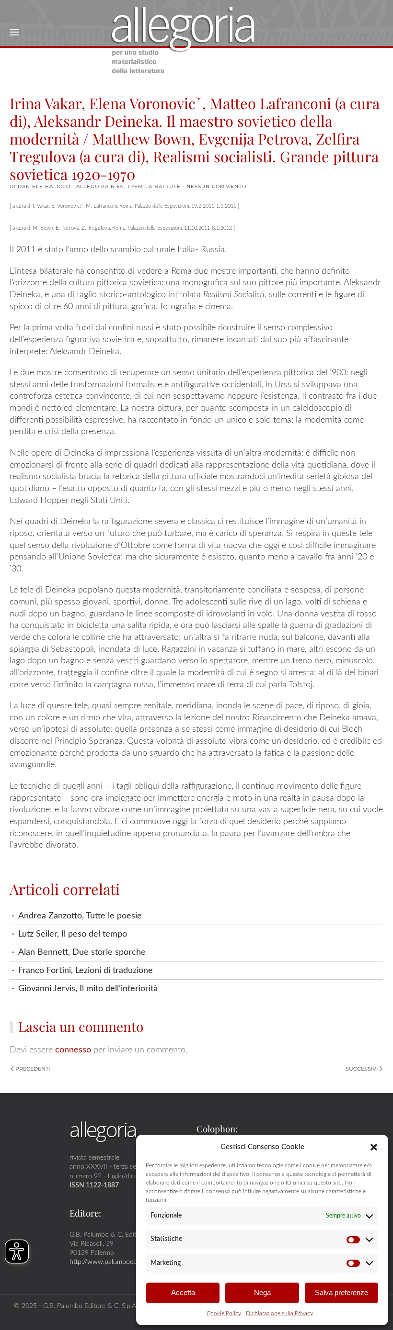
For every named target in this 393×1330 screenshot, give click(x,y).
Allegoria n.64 (100, 186)
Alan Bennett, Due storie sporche (82, 952)
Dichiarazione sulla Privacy (279, 1313)
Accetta (183, 1292)
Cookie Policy (224, 1313)
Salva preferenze (341, 1292)
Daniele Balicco (44, 186)
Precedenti (32, 1068)
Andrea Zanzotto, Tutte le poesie (80, 916)
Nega (262, 1292)
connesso (73, 1050)
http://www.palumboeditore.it (112, 1261)
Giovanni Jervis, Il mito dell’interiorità (88, 988)
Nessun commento (216, 186)
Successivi (362, 1068)
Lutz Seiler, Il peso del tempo (72, 934)
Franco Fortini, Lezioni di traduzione (85, 970)
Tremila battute (154, 186)
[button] (374, 1146)
